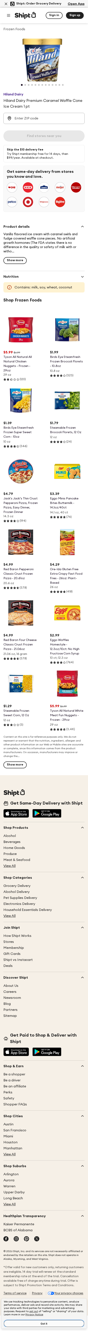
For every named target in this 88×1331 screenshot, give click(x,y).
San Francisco (14, 1130)
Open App (76, 4)
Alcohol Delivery (16, 892)
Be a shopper (14, 1074)
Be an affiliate (14, 1086)
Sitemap (10, 1015)
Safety (8, 1098)
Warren (9, 1186)
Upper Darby (14, 1192)
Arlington (11, 1174)
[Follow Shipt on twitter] (36, 1239)
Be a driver (12, 1080)
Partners (10, 1009)
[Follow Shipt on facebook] (6, 1239)
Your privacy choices (68, 1293)
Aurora (8, 1180)
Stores (8, 942)
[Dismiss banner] (6, 3)
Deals (8, 966)
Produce (10, 854)
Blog (7, 1003)
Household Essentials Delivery (27, 910)
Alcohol (9, 836)
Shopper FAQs (15, 1104)
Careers (9, 991)
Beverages (12, 842)
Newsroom (12, 997)
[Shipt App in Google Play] (46, 813)
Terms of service (14, 1293)
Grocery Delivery (17, 886)
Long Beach (13, 1198)
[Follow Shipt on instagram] (16, 1239)
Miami (8, 1136)
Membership (13, 948)
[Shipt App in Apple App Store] (16, 813)
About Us (10, 985)
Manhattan (12, 1148)
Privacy (37, 1293)
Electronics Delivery (19, 904)
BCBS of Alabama (17, 1230)
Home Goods (14, 848)
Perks (7, 1092)
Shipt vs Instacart (18, 960)
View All (9, 866)
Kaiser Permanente (18, 1224)
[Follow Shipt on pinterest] (26, 1239)
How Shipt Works (17, 936)
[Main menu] (8, 15)
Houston (10, 1142)
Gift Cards (12, 954)
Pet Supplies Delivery (20, 898)
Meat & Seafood (16, 860)
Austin (8, 1124)
